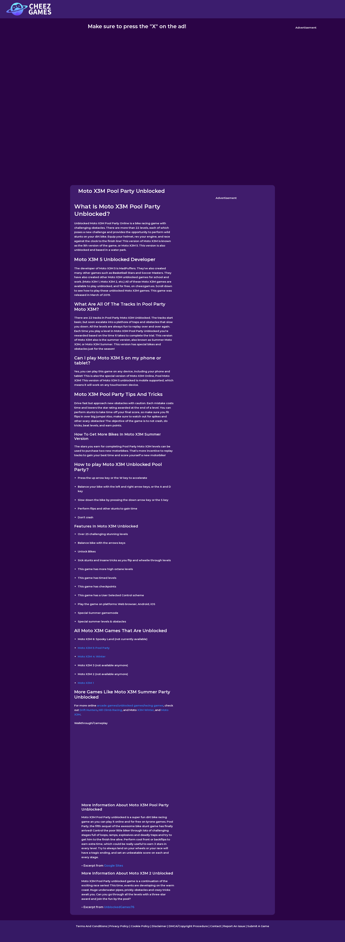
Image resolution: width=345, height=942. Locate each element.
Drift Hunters (88, 710)
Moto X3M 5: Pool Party (94, 648)
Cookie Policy (140, 926)
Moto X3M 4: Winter (91, 656)
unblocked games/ (131, 705)
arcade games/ (107, 705)
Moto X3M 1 (86, 683)
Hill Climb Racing (110, 710)
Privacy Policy (119, 926)
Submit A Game (258, 926)
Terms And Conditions (91, 926)
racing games (153, 705)
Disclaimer (159, 926)
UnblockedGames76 (119, 907)
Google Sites (113, 865)
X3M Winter (145, 710)
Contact (215, 926)
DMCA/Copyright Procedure (188, 926)
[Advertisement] (305, 59)
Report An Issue (234, 926)
